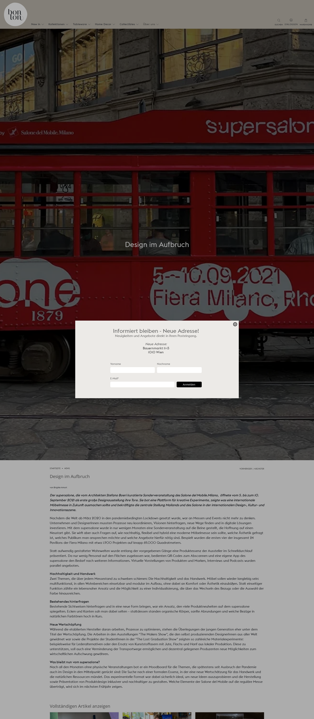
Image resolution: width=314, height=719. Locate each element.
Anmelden (189, 384)
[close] (235, 324)
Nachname (163, 364)
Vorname (115, 364)
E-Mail (114, 378)
